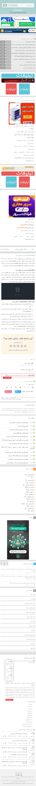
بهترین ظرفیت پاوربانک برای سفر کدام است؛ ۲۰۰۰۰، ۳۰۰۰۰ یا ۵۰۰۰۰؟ (19, 45)
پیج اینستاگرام (8, 391)
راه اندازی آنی (30, 143)
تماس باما (30, 708)
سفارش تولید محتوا (30, 612)
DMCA (22, 776)
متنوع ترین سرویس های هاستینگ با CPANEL (24, 127)
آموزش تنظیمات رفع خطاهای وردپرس (20, 433)
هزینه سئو (32, 594)
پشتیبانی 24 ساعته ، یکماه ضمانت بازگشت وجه (24, 148)
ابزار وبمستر (31, 482)
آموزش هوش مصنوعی (30, 635)
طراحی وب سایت (29, 783)
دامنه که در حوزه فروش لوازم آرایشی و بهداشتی (24, 59)
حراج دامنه (32, 644)
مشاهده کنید (8, 699)
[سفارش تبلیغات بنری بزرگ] (18, 77)
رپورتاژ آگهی (31, 494)
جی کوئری (32, 492)
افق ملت (33, 599)
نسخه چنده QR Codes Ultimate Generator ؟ (24, 56)
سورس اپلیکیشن (30, 496)
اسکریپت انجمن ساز (30, 42)
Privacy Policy (28, 776)
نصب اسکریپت (29, 719)
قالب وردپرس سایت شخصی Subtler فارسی (19, 754)
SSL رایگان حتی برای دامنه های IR (26, 140)
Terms (32, 776)
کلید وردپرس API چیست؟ (23, 426)
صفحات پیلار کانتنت (30, 62)
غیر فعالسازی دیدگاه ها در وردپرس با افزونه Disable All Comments (14, 748)
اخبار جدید (32, 621)
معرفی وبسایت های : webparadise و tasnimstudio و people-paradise (18, 53)
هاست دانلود (5, 783)
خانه (32, 249)
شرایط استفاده (29, 721)
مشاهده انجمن (3, 39)
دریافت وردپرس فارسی (27, 726)
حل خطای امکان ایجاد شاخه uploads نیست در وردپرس (17, 436)
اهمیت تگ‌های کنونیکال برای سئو (27, 65)
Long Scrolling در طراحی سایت (27, 408)
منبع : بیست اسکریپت (25, 370)
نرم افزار (32, 506)
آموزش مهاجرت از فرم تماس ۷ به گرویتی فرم (19, 422)
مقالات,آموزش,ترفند (21, 249)
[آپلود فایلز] (18, 21)
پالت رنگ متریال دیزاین (27, 724)
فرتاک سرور (32, 193)
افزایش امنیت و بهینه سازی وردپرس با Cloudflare (18, 459)
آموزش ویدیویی (31, 480)
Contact (19, 776)
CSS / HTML (29, 476)
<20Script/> (18, 10)
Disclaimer (18, 778)
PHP (31, 477)
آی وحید (23, 783)
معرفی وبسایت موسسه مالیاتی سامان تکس (25, 50)
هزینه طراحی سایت (30, 608)
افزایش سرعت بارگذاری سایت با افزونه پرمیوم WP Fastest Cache (15, 440)
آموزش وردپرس (23, 410)
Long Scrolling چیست (16, 408)
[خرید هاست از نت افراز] (18, 82)
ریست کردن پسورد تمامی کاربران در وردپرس (19, 429)
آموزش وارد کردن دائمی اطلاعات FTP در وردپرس (18, 455)
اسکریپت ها (31, 487)
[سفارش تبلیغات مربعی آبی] (24, 94)
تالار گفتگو (30, 713)
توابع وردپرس (29, 717)
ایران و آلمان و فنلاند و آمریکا (27, 231)
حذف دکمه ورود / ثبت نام (29, 68)
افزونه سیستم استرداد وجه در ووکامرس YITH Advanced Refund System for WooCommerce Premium (18, 577)
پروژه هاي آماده (30, 508)
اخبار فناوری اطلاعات (29, 485)
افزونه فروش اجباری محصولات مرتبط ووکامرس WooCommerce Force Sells (14, 762)
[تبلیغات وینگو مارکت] (18, 559)
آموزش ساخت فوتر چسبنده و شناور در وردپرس (18, 443)
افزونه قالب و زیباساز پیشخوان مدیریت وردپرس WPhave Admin (22, 583)
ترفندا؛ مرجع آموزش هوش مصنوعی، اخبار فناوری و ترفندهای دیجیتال (19, 47)
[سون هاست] (18, 26)
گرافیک (32, 510)
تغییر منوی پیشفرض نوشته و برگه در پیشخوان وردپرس (17, 462)
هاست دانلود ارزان (31, 639)
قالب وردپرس (32, 626)
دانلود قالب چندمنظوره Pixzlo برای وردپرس (19, 734)
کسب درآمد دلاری (31, 617)
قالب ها (32, 499)
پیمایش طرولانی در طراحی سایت (21, 411)
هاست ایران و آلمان (29, 222)
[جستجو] (5, 5)
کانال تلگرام (17, 391)
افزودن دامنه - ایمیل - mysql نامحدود (25, 132)
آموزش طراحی (31, 474)
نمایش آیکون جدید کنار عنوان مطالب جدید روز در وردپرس (16, 452)
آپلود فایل (33, 648)
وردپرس (4, 258)
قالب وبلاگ (31, 501)
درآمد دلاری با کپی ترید (29, 603)
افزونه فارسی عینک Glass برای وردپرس (19, 740)
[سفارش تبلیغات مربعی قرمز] (11, 94)
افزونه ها (32, 489)
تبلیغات (30, 704)
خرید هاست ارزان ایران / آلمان (28, 100)
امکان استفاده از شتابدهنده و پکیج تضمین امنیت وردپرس (24, 153)
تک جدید (33, 630)
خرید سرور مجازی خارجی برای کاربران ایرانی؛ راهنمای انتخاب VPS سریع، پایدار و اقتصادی (18, 570)
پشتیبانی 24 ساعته (29, 233)
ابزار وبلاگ (30, 710)
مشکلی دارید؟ (27, 363)
